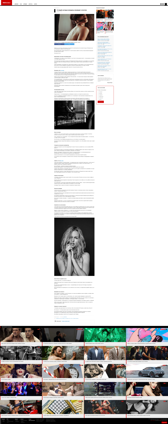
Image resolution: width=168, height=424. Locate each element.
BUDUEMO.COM (51, 421)
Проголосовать (101, 101)
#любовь (63, 318)
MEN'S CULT (40, 420)
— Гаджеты (16, 420)
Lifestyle (30, 4)
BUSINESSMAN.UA (50, 420)
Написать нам (164, 422)
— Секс (7, 422)
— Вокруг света (22, 422)
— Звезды (3, 421)
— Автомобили (17, 421)
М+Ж (21, 4)
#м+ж (70, 318)
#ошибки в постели (59, 318)
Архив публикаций (32, 420)
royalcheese (65, 316)
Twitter (69, 44)
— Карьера (22, 421)
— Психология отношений (10, 421)
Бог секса (61, 160)
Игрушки (25, 4)
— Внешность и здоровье (24, 420)
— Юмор (8, 420)
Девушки (16, 4)
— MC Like (3, 420)
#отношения (67, 318)
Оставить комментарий (65, 321)
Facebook (59, 44)
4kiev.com (39, 421)
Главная (55, 7)
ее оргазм (62, 70)
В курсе (35, 4)
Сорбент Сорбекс (152, 420)
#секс (72, 318)
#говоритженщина (75, 318)
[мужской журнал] (6, 3)
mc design (160, 419)
